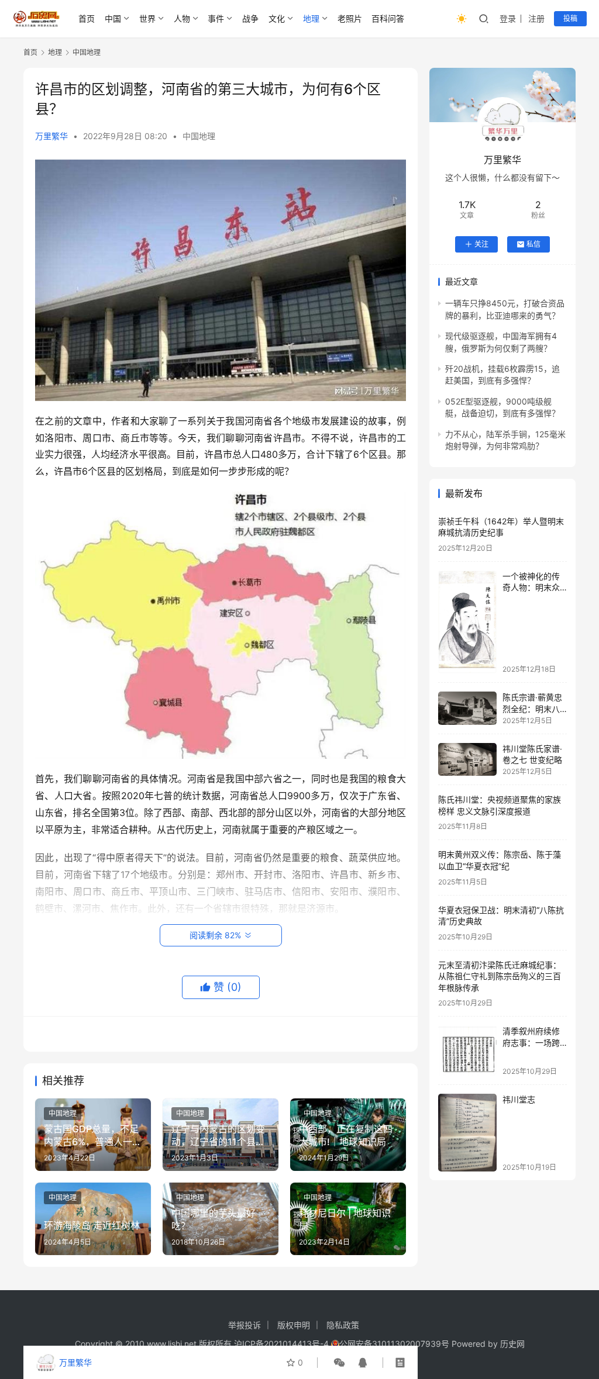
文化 (276, 18)
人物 (182, 18)
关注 (481, 244)
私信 (533, 244)
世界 (147, 18)
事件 (216, 18)
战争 (250, 18)
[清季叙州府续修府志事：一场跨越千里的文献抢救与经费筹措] (467, 1050)
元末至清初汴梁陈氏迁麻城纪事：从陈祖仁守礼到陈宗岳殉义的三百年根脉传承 (499, 976)
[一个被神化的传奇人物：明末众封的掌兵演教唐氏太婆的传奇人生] (467, 622)
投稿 (570, 18)
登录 (508, 18)
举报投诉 (244, 1325)
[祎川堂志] (467, 1132)
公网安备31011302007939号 (394, 1344)
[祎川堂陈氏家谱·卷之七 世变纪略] (467, 759)
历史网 (512, 1344)
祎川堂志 (518, 1099)
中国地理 (199, 136)
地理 (311, 18)
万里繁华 (51, 136)
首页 (86, 18)
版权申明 (293, 1325)
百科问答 (387, 18)
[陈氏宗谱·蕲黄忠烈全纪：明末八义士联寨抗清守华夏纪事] (467, 708)
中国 (113, 18)
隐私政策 (342, 1325)
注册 (536, 18)
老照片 (350, 18)
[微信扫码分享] (339, 1362)
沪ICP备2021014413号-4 (282, 1344)
